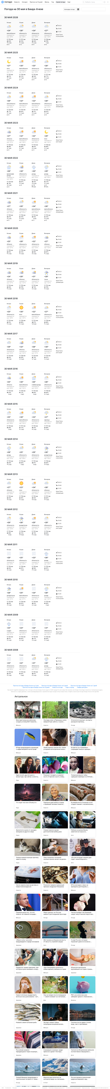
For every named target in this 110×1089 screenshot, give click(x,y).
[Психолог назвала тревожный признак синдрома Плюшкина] (55, 879)
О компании (8, 1087)
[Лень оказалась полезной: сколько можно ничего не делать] (55, 852)
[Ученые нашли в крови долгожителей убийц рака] (55, 824)
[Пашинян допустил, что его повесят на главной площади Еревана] (27, 906)
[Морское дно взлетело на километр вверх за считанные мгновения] (55, 1071)
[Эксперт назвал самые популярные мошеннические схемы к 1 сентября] (55, 1016)
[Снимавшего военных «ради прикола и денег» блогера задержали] (55, 1044)
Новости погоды (57, 687)
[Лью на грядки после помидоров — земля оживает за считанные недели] (55, 989)
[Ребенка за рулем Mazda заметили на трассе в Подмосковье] (82, 824)
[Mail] (2, 2)
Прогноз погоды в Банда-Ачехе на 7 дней (84, 685)
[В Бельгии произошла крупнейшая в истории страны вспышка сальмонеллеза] (82, 961)
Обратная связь (86, 1087)
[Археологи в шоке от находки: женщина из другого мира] (27, 824)
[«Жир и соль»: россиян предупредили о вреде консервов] (27, 934)
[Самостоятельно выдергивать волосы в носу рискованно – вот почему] (27, 989)
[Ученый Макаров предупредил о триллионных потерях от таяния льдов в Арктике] (27, 1071)
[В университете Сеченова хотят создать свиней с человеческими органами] (82, 797)
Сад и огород (70, 687)
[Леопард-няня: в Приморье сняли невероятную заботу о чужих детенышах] (55, 714)
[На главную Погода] (8, 2)
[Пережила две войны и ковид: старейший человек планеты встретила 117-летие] (55, 797)
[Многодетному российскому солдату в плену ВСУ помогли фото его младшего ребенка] (27, 714)
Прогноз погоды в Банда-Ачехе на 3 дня (26, 685)
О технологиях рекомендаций (73, 1087)
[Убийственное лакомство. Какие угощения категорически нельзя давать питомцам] (55, 742)
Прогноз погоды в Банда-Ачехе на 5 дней (55, 685)
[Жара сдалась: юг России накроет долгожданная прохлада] (55, 906)
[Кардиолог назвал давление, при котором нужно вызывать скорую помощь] (27, 961)
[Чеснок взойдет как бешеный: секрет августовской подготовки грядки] (82, 906)
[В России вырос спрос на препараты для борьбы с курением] (82, 879)
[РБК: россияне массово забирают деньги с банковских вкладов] (82, 989)
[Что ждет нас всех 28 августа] (27, 797)
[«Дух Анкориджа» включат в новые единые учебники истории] (55, 961)
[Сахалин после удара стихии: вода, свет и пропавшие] (82, 1016)
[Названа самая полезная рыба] (27, 1016)
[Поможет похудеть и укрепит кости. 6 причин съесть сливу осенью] (55, 769)
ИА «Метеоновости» (103, 1087)
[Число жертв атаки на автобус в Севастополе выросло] (27, 879)
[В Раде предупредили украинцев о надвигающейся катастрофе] (27, 742)
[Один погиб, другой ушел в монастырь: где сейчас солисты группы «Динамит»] (27, 769)
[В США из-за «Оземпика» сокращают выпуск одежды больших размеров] (82, 742)
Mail (3, 1087)
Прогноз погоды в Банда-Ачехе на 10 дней (36, 687)
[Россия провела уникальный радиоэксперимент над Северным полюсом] (82, 1071)
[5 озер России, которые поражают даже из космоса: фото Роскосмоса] (82, 934)
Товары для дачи (82, 687)
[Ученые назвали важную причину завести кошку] (27, 852)
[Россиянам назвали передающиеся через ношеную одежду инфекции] (27, 1044)
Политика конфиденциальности (56, 1087)
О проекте (44, 1087)
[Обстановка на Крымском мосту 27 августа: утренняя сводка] (55, 934)
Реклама (15, 1087)
